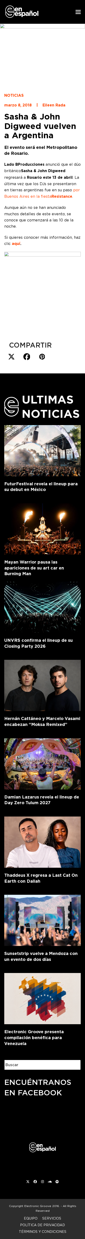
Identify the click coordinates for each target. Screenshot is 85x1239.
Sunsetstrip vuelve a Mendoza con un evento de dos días (41, 956)
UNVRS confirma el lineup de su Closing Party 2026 (38, 643)
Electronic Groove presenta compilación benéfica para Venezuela (34, 1037)
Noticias (14, 95)
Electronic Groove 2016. (42, 1206)
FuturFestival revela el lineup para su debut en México (41, 486)
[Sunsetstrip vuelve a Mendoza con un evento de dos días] (42, 919)
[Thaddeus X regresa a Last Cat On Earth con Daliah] (42, 841)
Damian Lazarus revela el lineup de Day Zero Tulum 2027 (41, 800)
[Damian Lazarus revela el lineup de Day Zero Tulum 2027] (42, 763)
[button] (78, 12)
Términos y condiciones (42, 1232)
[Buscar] (74, 1065)
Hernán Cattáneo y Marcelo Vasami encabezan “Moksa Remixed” (42, 721)
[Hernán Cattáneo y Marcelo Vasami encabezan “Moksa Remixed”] (42, 684)
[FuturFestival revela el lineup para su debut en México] (42, 449)
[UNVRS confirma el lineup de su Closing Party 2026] (42, 606)
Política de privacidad (42, 1225)
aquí (16, 243)
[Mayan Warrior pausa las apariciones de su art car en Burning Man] (42, 528)
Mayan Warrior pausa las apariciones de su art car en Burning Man (34, 568)
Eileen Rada (53, 105)
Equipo (31, 1218)
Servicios (51, 1218)
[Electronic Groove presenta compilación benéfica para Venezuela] (42, 997)
